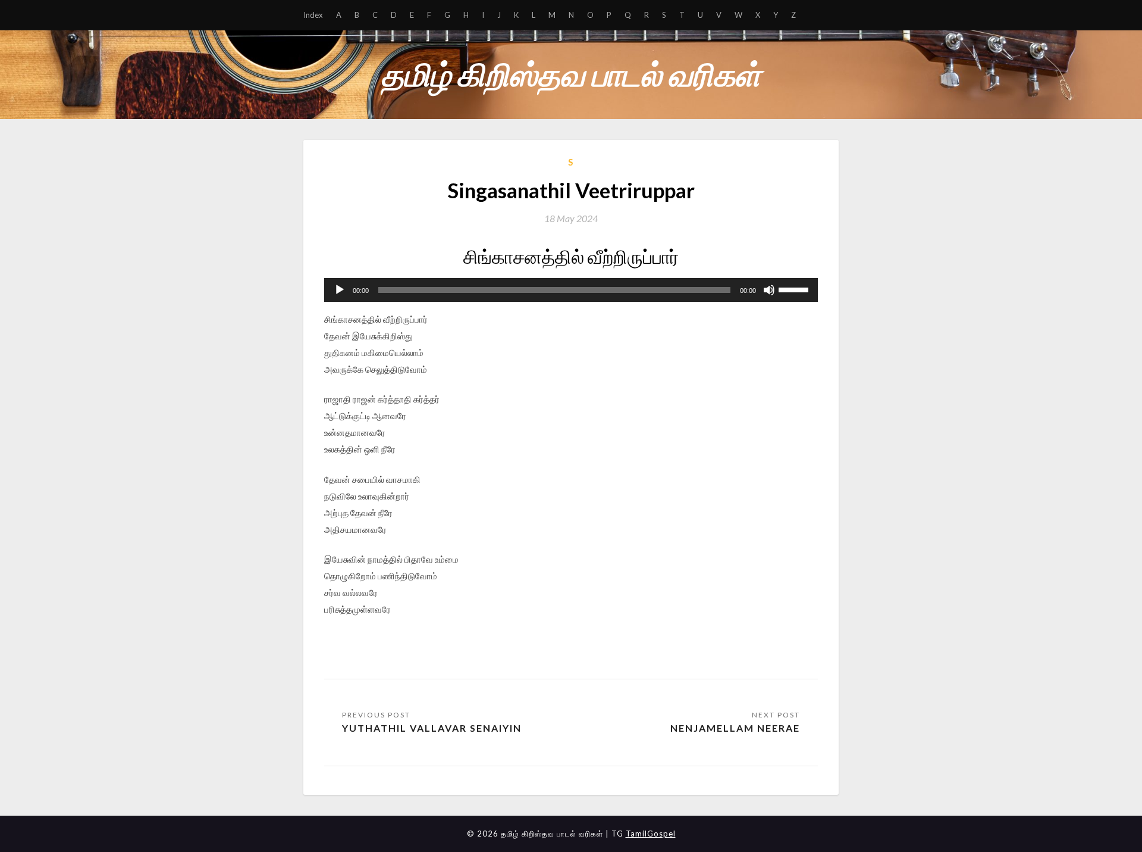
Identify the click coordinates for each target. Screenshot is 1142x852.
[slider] (795, 288)
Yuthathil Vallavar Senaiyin (432, 728)
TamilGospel (651, 833)
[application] (571, 290)
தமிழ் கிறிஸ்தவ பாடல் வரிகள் (571, 74)
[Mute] (769, 290)
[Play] (340, 290)
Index (313, 15)
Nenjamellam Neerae (735, 728)
